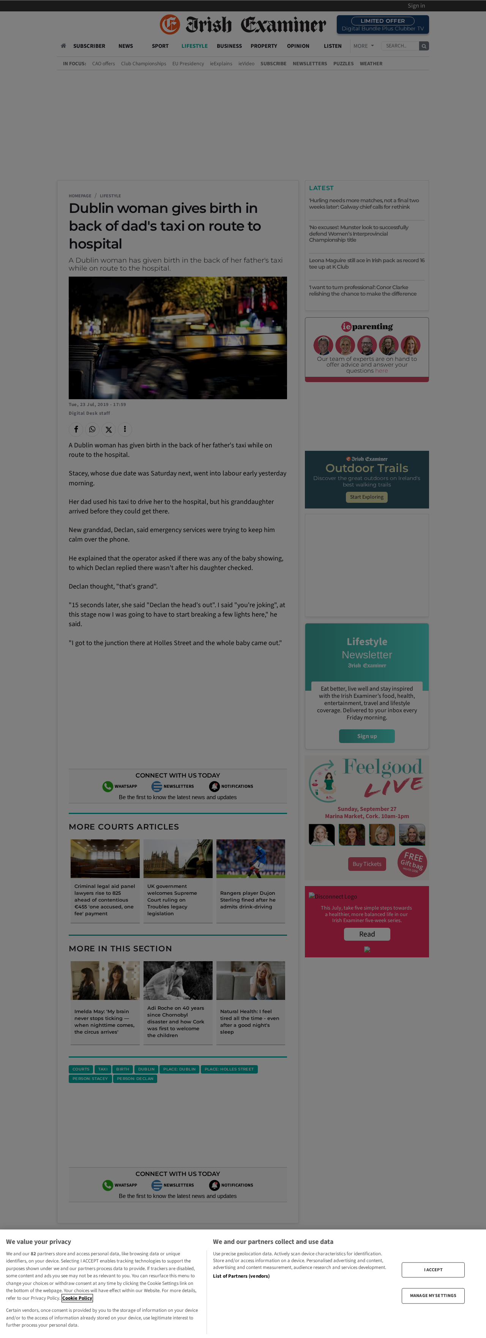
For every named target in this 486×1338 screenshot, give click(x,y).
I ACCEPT (433, 1270)
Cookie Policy (77, 1298)
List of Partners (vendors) (241, 1276)
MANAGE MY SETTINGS (433, 1295)
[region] (243, 1283)
